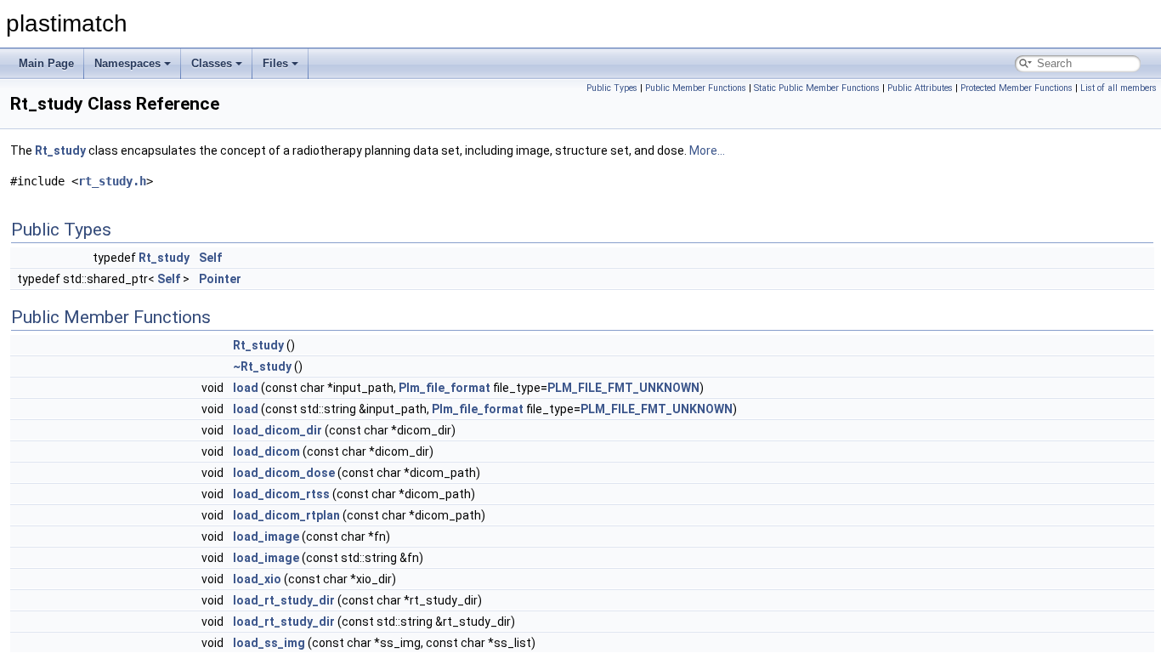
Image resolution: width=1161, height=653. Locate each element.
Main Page (46, 63)
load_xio (257, 579)
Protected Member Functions (1016, 88)
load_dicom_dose (284, 473)
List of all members (1118, 88)
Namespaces (127, 63)
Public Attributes (920, 88)
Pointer (220, 279)
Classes (211, 63)
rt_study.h (112, 181)
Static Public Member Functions (817, 88)
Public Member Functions (695, 88)
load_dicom (266, 451)
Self (210, 257)
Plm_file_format (444, 388)
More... (707, 150)
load (245, 388)
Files (275, 63)
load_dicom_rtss (281, 494)
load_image (266, 536)
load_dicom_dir (277, 430)
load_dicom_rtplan (286, 515)
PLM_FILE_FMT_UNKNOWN (623, 388)
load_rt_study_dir (284, 600)
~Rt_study (262, 366)
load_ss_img (269, 643)
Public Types (611, 88)
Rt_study (60, 150)
